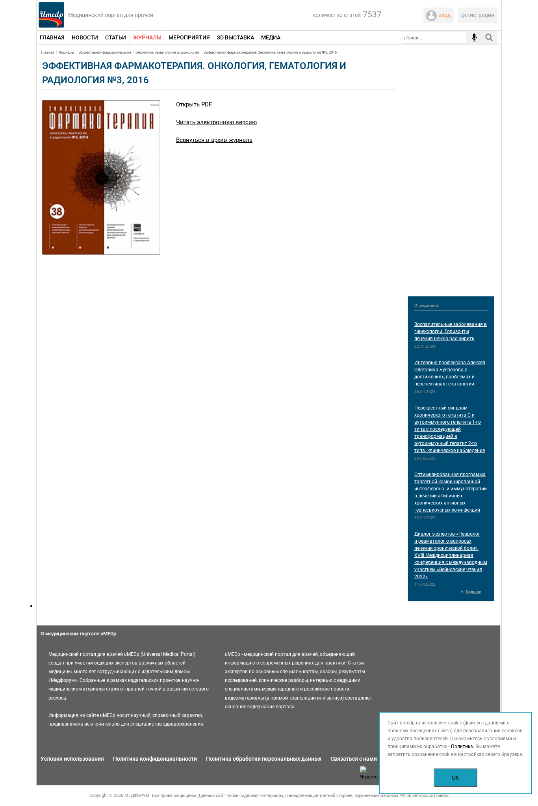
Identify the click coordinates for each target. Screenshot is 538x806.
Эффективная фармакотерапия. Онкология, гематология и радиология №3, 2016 (270, 52)
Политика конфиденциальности (155, 759)
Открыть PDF (194, 104)
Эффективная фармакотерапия (104, 52)
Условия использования (72, 759)
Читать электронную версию (216, 122)
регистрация (478, 15)
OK (455, 778)
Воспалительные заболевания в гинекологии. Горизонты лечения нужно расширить (450, 331)
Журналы (66, 52)
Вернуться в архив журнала (214, 139)
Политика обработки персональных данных (263, 759)
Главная (47, 52)
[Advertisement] (451, 172)
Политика (462, 746)
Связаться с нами (353, 759)
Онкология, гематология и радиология (167, 52)
